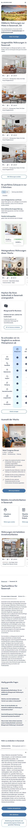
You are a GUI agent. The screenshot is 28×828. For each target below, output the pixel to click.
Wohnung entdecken (14, 490)
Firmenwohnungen (17, 31)
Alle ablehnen (14, 815)
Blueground (4, 581)
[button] (25, 2)
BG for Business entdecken (13, 327)
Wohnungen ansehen (9, 522)
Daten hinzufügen (14, 37)
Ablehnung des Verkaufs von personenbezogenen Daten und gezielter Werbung (14, 823)
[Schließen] (25, 752)
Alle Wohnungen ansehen (14, 177)
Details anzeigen (14, 411)
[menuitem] (9, 597)
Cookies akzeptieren (14, 808)
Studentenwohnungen (7, 32)
